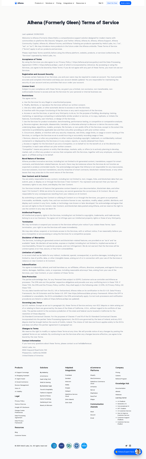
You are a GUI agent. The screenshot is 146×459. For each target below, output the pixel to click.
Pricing (58, 3)
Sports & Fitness (45, 396)
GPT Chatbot (121, 408)
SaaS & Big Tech (45, 379)
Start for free (112, 3)
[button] (128, 451)
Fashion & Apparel (46, 393)
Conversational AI (123, 406)
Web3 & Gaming (45, 382)
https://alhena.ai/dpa (48, 65)
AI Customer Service (124, 411)
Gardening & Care (45, 402)
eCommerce (44, 376)
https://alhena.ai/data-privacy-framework (89, 293)
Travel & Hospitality (46, 389)
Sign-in (101, 3)
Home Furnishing (45, 399)
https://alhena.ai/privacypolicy (85, 62)
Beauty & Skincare (46, 405)
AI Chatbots (121, 401)
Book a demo (125, 3)
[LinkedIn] (130, 446)
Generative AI (122, 404)
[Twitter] (126, 446)
